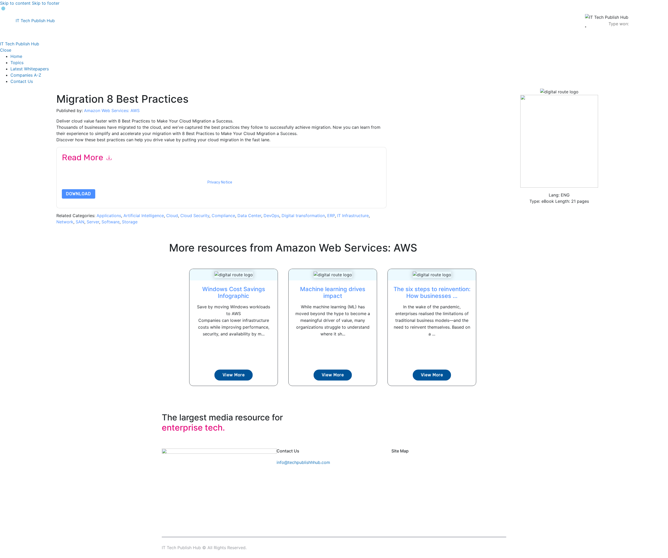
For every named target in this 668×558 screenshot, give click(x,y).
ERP (331, 215)
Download (78, 193)
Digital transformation (303, 215)
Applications (109, 215)
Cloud (172, 215)
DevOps (271, 215)
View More (234, 374)
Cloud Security (194, 215)
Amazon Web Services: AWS (112, 110)
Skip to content (15, 3)
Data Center (249, 215)
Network (64, 221)
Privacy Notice (219, 182)
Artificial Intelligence (143, 215)
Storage (130, 221)
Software (111, 221)
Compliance (223, 215)
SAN (80, 221)
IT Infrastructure (353, 215)
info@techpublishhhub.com (303, 462)
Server (93, 221)
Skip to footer (45, 3)
